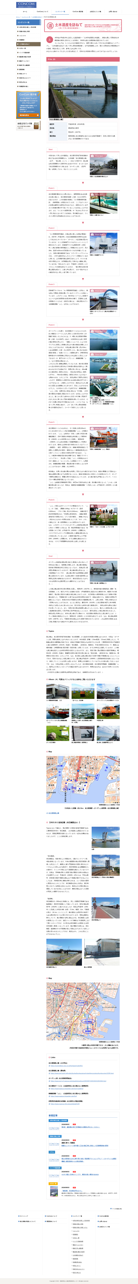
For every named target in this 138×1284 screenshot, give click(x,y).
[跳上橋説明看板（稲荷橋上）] (83, 733)
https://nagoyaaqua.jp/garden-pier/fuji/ (64, 1096)
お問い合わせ (103, 1221)
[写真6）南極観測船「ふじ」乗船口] (103, 437)
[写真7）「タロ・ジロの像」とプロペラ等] (103, 515)
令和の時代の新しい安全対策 (27, 27)
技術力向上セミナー (25, 78)
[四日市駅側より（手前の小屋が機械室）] (106, 875)
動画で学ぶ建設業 (24, 65)
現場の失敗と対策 (24, 31)
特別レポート (23, 73)
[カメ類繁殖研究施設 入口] (57, 691)
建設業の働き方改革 (25, 57)
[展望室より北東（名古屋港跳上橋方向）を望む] (83, 711)
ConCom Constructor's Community (26, 5)
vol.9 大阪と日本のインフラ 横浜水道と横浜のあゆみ (80, 1174)
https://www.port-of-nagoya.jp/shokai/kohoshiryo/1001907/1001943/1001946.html (78, 1081)
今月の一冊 (22, 48)
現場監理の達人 (23, 86)
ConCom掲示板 (104, 1216)
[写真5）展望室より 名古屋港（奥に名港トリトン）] (103, 340)
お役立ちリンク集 (104, 1227)
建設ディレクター (24, 61)
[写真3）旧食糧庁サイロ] (103, 243)
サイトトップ (24, 1216)
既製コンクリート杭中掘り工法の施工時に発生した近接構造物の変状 (85, 1146)
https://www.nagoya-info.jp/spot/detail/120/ (65, 1104)
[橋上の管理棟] (102, 965)
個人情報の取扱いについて (28, 1221)
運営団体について (52, 1221)
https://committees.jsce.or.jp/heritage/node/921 (67, 1066)
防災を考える (23, 82)
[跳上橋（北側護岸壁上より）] (108, 733)
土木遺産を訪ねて (37, 17)
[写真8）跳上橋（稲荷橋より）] (103, 571)
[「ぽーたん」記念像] (83, 691)
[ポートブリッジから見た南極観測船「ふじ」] (57, 711)
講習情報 (21, 69)
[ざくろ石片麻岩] (57, 733)
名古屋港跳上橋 (54, 813)
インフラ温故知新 (24, 52)
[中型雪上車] (108, 711)
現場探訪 (21, 40)
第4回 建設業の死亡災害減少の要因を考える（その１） (81, 1127)
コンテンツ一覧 (26, 17)
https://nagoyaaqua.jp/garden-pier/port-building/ (67, 1088)
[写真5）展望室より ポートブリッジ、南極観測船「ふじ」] (103, 386)
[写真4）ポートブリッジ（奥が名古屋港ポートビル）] (103, 299)
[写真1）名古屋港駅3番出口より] (103, 164)
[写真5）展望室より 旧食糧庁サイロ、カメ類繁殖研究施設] (103, 363)
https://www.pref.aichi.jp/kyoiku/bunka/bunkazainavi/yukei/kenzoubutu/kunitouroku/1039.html (82, 1073)
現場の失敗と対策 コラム (80, 1227)
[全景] (106, 847)
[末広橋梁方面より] (64, 965)
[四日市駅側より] (106, 918)
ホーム (18, 17)
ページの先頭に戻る (117, 1208)
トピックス (22, 35)
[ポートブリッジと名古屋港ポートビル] (108, 691)
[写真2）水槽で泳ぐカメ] (103, 203)
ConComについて (52, 1216)
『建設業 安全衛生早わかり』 (72, 1191)
